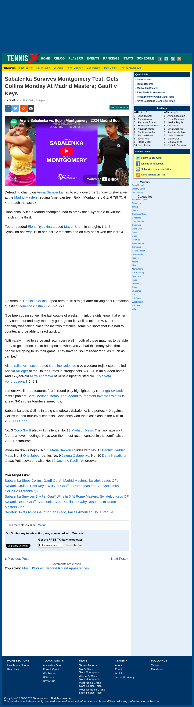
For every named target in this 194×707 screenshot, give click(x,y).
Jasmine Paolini (68, 461)
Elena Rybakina (40, 227)
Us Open (58, 68)
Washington (137, 302)
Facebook (157, 669)
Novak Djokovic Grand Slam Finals (155, 97)
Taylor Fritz (143, 138)
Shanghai (136, 291)
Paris (134, 280)
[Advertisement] (97, 26)
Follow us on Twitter (151, 158)
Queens (135, 283)
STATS (128, 58)
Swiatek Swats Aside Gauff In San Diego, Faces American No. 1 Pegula (59, 512)
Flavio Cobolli (145, 142)
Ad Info (119, 673)
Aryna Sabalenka (50, 192)
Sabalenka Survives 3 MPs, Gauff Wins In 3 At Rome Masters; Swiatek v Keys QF (67, 496)
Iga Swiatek (114, 391)
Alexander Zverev (147, 122)
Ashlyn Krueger (16, 371)
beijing (135, 207)
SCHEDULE (145, 58)
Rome (135, 287)
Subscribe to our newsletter (156, 169)
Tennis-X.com (41, 698)
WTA (134, 309)
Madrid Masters (26, 197)
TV (133, 294)
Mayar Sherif (73, 227)
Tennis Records (145, 84)
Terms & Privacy (124, 677)
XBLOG (59, 58)
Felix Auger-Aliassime (149, 125)
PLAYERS (75, 58)
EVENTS (93, 58)
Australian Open (139, 199)
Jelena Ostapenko (75, 455)
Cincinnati (136, 218)
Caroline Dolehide (62, 366)
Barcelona (136, 203)
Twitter (155, 665)
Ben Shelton (144, 145)
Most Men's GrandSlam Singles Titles (90, 684)
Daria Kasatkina (114, 455)
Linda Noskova (175, 135)
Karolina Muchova (176, 132)
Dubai (134, 236)
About (118, 665)
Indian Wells (137, 254)
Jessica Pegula (175, 122)
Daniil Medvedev (146, 132)
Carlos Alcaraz (145, 119)
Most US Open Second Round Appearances (55, 568)
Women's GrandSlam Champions (89, 677)
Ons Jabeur (32, 455)
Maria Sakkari (60, 450)
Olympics (136, 276)
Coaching (136, 225)
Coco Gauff (22, 430)
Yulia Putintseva (25, 366)
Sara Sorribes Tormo (43, 396)
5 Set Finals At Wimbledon (151, 92)
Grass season (138, 251)
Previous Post (18, 559)
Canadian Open (139, 214)
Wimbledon (137, 305)
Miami (134, 265)
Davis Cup (137, 229)
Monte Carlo (137, 269)
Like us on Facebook (152, 163)
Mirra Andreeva (41, 376)
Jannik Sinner (145, 116)
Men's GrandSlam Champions (89, 671)
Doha (134, 232)
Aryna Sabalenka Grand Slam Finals (156, 101)
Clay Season (138, 221)
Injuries (135, 258)
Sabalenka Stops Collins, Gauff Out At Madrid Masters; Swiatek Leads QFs (61, 480)
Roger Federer (25, 68)
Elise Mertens (93, 68)
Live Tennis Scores (18, 665)
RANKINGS (111, 58)
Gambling (136, 247)
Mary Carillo (110, 68)
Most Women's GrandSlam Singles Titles (92, 691)
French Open (138, 243)
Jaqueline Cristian (31, 306)
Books (135, 210)
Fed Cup (136, 240)
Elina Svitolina (174, 142)
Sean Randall (138, 185)
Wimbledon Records (147, 88)
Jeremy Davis (138, 189)
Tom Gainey (137, 192)
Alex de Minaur (145, 135)
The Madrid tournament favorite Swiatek (91, 396)
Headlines (13, 669)
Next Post (118, 559)
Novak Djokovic (74, 68)
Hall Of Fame (43, 68)
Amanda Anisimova (177, 145)
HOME (45, 58)
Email (118, 669)
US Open (20, 421)
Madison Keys (82, 430)
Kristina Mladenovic (130, 68)
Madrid (42, 524)
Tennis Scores (144, 79)
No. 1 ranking (138, 272)
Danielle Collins (35, 301)
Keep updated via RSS (153, 174)
